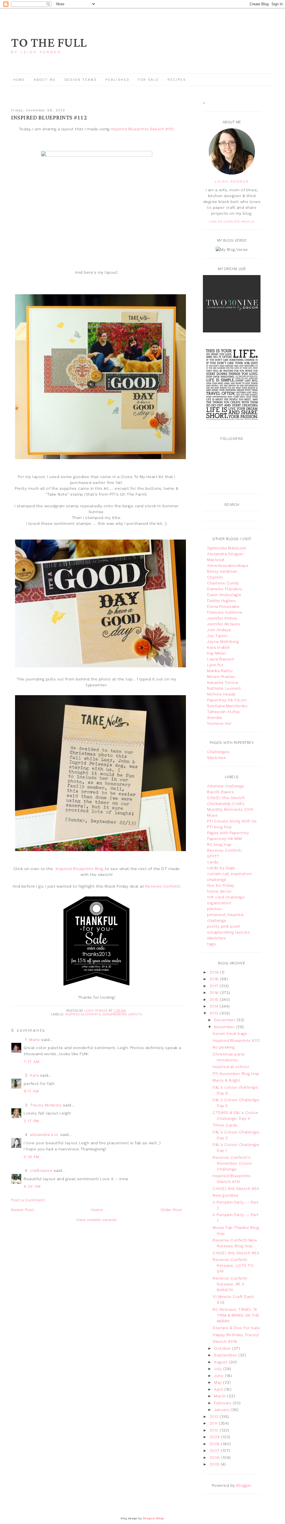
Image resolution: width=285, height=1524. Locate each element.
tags (211, 944)
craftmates (41, 1170)
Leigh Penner (232, 181)
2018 (215, 979)
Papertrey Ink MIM (224, 838)
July (218, 1368)
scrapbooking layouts (122, 1014)
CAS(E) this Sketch (226, 797)
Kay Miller (216, 653)
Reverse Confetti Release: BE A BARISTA (230, 1284)
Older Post (171, 1209)
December (225, 1020)
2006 (215, 1457)
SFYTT (213, 856)
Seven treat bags (230, 1033)
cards (212, 862)
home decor (219, 891)
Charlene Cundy (223, 583)
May (218, 1382)
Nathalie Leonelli (224, 688)
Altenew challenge (225, 786)
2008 (215, 1444)
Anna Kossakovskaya (227, 565)
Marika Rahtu (219, 670)
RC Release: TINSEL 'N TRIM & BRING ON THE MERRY (236, 1315)
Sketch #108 (225, 1341)
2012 (215, 1416)
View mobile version (96, 1219)
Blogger (243, 1485)
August (221, 1362)
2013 (215, 1013)
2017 (215, 986)
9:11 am (31, 1091)
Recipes (177, 80)
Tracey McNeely (46, 1105)
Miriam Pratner (221, 676)
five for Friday (220, 885)
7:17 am (32, 1061)
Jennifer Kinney (222, 618)
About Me (45, 80)
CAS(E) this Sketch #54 (236, 1188)
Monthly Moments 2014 (230, 809)
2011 (214, 1423)
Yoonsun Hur (219, 723)
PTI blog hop (219, 827)
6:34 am (32, 1186)
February (223, 1403)
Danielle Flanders (224, 589)
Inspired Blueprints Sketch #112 (142, 129)
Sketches (216, 757)
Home (19, 80)
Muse (212, 815)
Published (118, 80)
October (223, 1348)
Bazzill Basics (220, 792)
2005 (215, 1464)
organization (219, 903)
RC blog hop (219, 844)
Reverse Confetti (162, 886)
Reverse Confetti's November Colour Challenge (232, 1163)
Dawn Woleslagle (224, 594)
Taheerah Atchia (223, 711)
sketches (216, 938)
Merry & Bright (226, 1080)
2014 (215, 1006)
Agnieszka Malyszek (226, 548)
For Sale (148, 80)
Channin (215, 577)
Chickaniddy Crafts (225, 803)
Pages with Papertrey (228, 832)
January (222, 1409)
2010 (215, 1430)
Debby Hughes (221, 600)
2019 (215, 972)
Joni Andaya (219, 630)
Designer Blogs (153, 1518)
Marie (34, 1039)
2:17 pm (31, 1121)
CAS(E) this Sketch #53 (236, 1253)
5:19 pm (32, 1157)
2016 (215, 992)
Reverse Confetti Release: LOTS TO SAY (233, 1265)
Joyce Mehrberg (223, 641)
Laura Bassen (220, 659)
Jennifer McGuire (223, 624)
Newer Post (22, 1209)
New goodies (226, 1195)
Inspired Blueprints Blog (80, 868)
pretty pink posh (223, 926)
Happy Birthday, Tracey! (236, 1334)
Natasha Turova (222, 682)
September (226, 1355)
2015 (215, 999)
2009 (215, 1437)
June (219, 1375)
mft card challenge (226, 897)
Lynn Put (215, 665)
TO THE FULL (49, 43)
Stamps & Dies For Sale (236, 1327)
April (219, 1389)
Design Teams (81, 80)
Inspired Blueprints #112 (236, 1040)
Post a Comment (28, 1200)
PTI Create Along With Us (232, 821)
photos (214, 908)
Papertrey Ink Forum (227, 700)
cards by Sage (221, 868)
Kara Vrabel (218, 647)
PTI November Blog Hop (236, 1073)
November (225, 1027)
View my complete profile (231, 221)
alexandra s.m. (44, 1134)
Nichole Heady (221, 694)
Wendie (214, 717)
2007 (215, 1450)
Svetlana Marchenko (227, 706)
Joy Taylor (217, 635)
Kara (34, 1075)
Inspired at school (231, 1066)
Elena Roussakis (223, 606)
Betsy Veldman (222, 571)
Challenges (218, 751)
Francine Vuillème (224, 612)
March (220, 1396)
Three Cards (225, 1125)
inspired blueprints (83, 1014)
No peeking (224, 1047)
